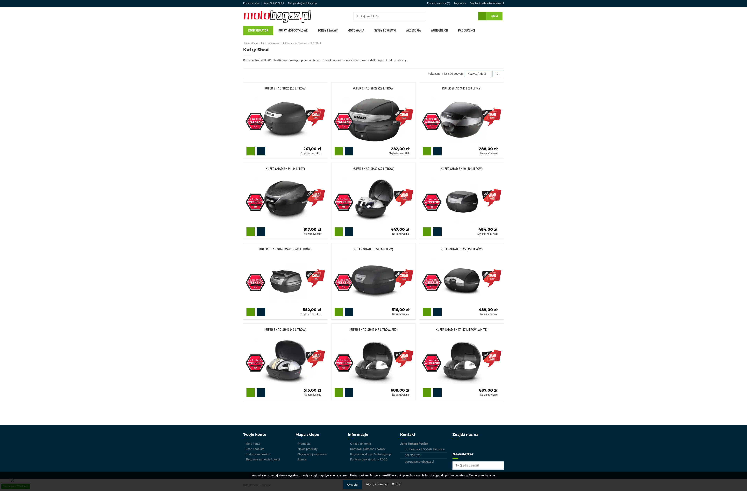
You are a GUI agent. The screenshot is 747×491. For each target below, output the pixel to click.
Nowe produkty (307, 449)
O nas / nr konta (360, 443)
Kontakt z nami (251, 3)
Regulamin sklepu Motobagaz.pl (487, 3)
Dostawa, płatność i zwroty (367, 449)
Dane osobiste (254, 449)
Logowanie (460, 3)
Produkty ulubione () (439, 3)
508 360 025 (412, 455)
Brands (302, 459)
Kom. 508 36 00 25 (274, 3)
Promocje (304, 443)
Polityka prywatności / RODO (369, 459)
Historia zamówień (257, 454)
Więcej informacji (377, 484)
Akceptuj (352, 484)
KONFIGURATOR (258, 30)
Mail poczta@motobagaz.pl (302, 3)
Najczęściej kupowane (312, 454)
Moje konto (252, 443)
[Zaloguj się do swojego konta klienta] (472, 16)
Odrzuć (396, 484)
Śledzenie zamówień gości (262, 459)
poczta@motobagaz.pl (419, 461)
